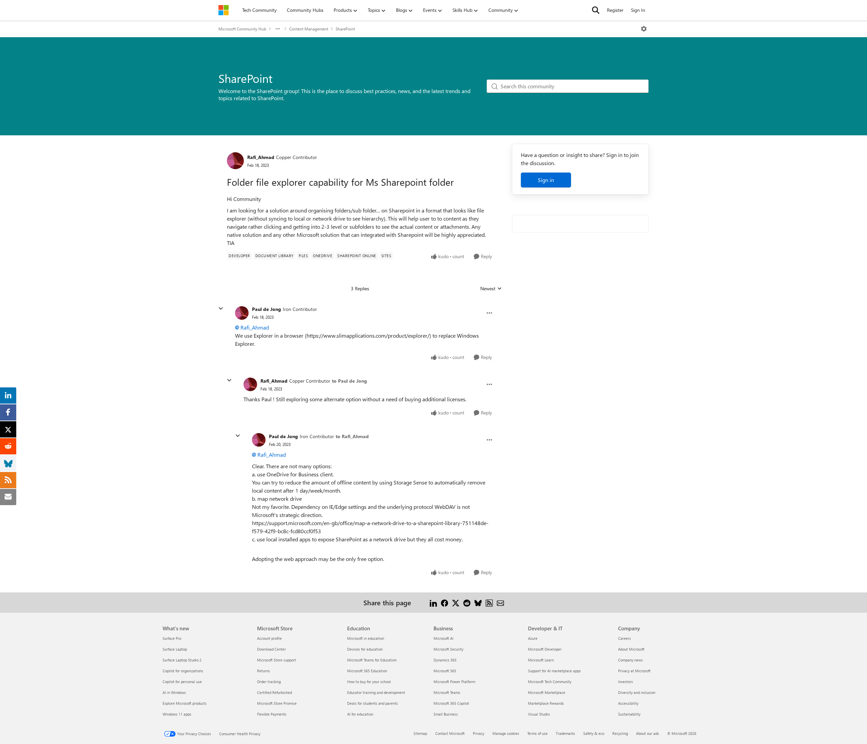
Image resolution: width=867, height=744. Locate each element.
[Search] (596, 10)
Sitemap (420, 733)
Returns (263, 670)
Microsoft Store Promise (277, 703)
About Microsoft (631, 649)
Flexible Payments (272, 714)
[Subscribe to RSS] (489, 602)
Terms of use (537, 733)
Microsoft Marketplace (546, 692)
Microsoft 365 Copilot (451, 703)
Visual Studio (539, 714)
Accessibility (628, 703)
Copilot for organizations (183, 670)
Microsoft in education (365, 638)
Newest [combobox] (491, 288)
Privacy (478, 733)
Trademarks (565, 733)
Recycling (620, 733)
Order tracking (269, 681)
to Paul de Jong (349, 381)
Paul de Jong (266, 309)
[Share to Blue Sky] (478, 602)
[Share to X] (455, 602)
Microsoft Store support (276, 659)
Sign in (546, 179)
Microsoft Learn (541, 659)
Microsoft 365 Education (367, 670)
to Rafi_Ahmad (352, 436)
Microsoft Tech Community (549, 681)
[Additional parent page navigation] (278, 28)
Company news (630, 659)
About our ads (647, 733)
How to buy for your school (369, 681)
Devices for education (365, 649)
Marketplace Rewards (546, 703)
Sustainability (629, 714)
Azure (532, 638)
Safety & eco (593, 733)
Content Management (308, 28)
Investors (625, 681)
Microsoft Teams (447, 692)
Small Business (446, 714)
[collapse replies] (221, 309)
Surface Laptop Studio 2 (182, 659)
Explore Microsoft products (185, 703)
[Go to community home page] (223, 10)
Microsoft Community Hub (242, 28)
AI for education (360, 714)
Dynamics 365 (445, 659)
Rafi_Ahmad (260, 157)
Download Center (271, 649)
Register (615, 10)
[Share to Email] (500, 602)
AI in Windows (174, 692)
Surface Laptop (175, 649)
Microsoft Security (448, 649)
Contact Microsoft (450, 733)
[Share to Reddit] (466, 602)
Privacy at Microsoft (634, 670)
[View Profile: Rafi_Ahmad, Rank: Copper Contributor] (235, 160)
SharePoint (345, 28)
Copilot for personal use (182, 681)
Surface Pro (172, 638)
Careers (624, 638)
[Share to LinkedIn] (433, 602)
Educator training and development (376, 692)
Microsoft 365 (445, 670)
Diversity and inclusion (636, 692)
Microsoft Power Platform (454, 681)
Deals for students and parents (372, 703)
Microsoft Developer (545, 649)
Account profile (269, 638)
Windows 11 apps (177, 714)
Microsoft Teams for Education (372, 659)
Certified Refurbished (274, 692)
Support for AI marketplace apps (554, 670)
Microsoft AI (443, 638)
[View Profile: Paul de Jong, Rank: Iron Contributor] (242, 313)
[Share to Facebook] (444, 602)
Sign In (638, 10)
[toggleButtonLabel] (644, 28)
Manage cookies (505, 733)
